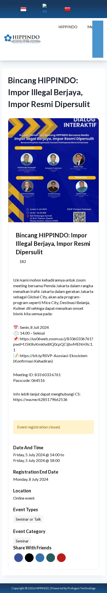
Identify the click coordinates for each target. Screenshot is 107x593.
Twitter (29, 557)
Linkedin (40, 557)
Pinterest (61, 557)
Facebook (18, 557)
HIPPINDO (67, 27)
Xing (50, 557)
